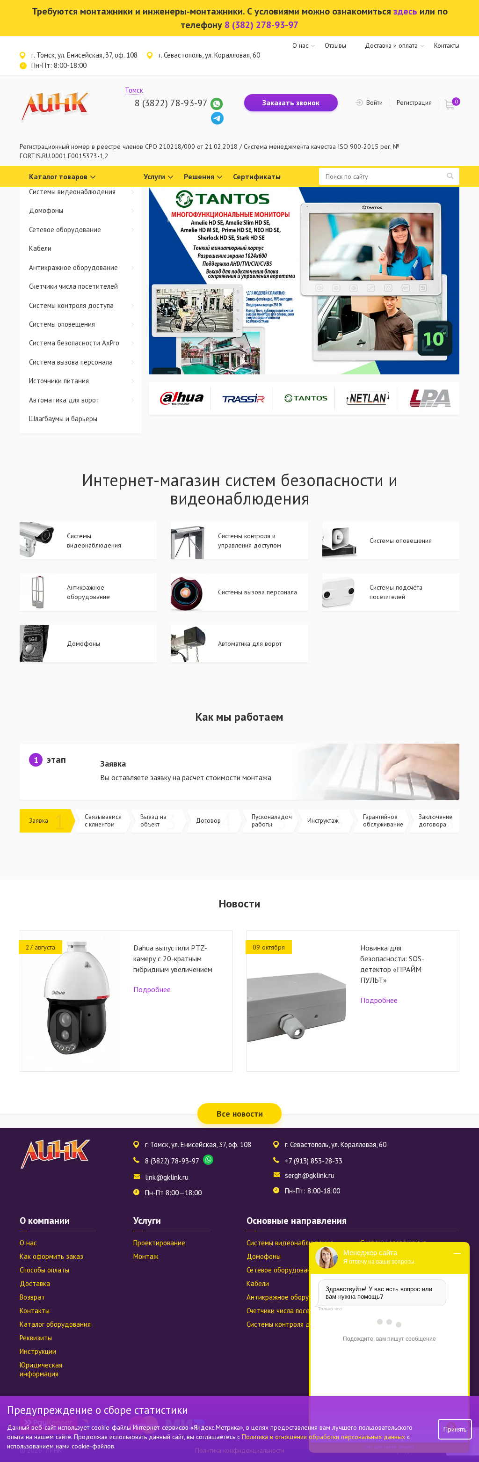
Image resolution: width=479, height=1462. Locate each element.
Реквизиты (36, 1337)
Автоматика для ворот (64, 399)
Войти (374, 102)
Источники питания (59, 380)
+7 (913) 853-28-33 (313, 1160)
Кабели (40, 248)
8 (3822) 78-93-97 (171, 103)
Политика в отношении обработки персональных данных (324, 1437)
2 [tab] (308, 362)
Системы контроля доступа (71, 305)
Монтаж (145, 1256)
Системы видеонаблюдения (72, 191)
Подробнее (152, 989)
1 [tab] (300, 362)
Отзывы (335, 45)
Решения (199, 176)
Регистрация (414, 102)
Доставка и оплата (391, 45)
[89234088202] (217, 103)
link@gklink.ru (167, 1177)
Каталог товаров (58, 176)
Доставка (35, 1283)
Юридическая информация (41, 1369)
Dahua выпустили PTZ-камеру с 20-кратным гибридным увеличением (172, 958)
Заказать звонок (290, 102)
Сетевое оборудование (65, 229)
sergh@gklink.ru (309, 1175)
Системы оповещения (62, 324)
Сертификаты (257, 176)
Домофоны (46, 210)
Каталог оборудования (55, 1324)
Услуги (154, 176)
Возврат (32, 1297)
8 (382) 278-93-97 (261, 25)
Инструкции (38, 1351)
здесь (405, 11)
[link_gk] (217, 117)
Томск (134, 90)
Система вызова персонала (71, 362)
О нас (300, 45)
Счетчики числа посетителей (73, 286)
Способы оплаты (44, 1269)
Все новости (240, 1113)
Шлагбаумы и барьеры (63, 418)
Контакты (446, 45)
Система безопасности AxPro (74, 342)
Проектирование (159, 1242)
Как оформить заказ (51, 1256)
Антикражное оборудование (73, 267)
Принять (454, 1429)
